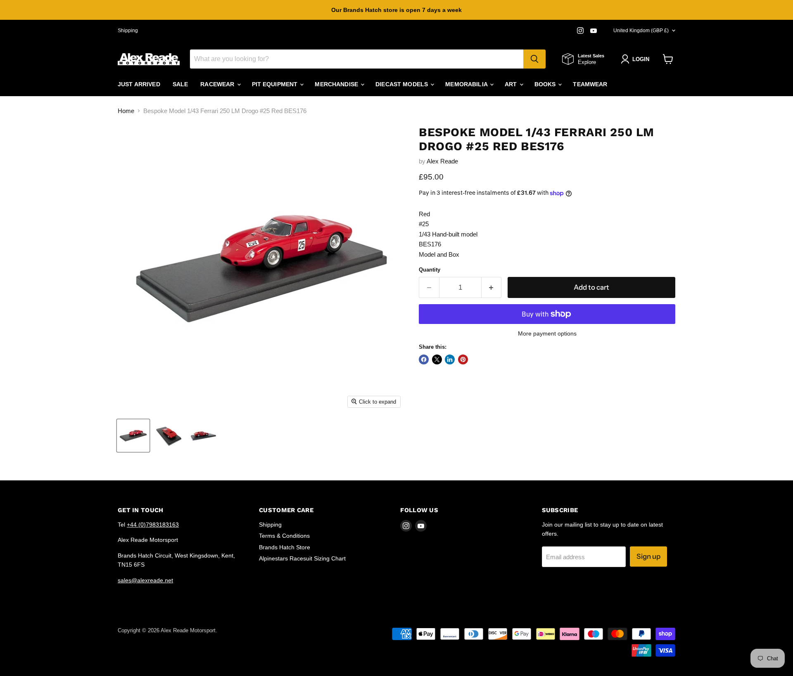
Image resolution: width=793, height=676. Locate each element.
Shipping (128, 30)
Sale (180, 84)
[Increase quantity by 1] (492, 287)
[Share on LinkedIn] (450, 359)
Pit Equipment (275, 84)
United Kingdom (641, 30)
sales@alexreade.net (145, 580)
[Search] (534, 59)
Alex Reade (442, 161)
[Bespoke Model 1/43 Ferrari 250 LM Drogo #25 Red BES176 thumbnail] (133, 435)
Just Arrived (139, 84)
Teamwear (590, 84)
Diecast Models (402, 84)
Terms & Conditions (284, 535)
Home (126, 110)
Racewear (218, 84)
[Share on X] (437, 359)
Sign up (648, 556)
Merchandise (337, 84)
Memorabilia (467, 84)
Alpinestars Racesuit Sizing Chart (302, 558)
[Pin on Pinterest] (463, 359)
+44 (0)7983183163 (153, 524)
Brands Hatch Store (284, 547)
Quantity (429, 270)
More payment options (547, 333)
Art (512, 84)
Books (546, 84)
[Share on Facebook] (424, 359)
